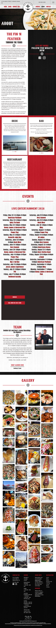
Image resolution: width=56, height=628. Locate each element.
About (47, 585)
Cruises (47, 584)
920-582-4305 (42, 2)
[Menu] (53, 2)
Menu (47, 578)
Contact (48, 587)
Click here (37, 594)
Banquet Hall (49, 581)
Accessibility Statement (25, 625)
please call (37, 580)
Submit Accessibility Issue (36, 625)
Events (47, 580)
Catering (48, 583)
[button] (40, 58)
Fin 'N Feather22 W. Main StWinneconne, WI (16, 579)
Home (47, 577)
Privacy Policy (17, 625)
